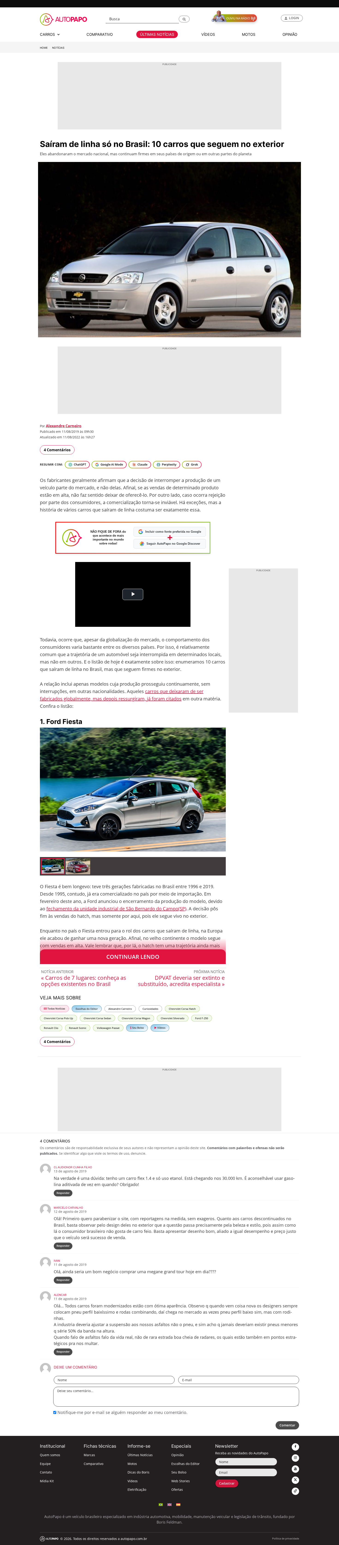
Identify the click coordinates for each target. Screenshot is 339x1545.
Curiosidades (150, 1008)
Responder (63, 1193)
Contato (46, 1472)
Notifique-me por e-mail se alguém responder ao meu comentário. (121, 1412)
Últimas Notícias (140, 1455)
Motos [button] (248, 34)
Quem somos (50, 1455)
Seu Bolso (137, 1027)
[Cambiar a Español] (178, 1504)
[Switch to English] (169, 1504)
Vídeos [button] (208, 34)
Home (44, 47)
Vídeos (161, 1027)
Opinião (177, 1455)
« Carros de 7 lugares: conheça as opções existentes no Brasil (83, 981)
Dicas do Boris (138, 1472)
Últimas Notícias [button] (157, 34)
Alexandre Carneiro (63, 425)
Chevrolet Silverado (172, 1018)
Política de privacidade (285, 1538)
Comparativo (93, 1463)
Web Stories (180, 1481)
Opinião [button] (289, 34)
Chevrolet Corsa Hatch (182, 1008)
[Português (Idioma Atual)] (160, 1504)
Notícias (58, 47)
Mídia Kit (47, 1481)
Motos (132, 1463)
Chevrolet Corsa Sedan (97, 1018)
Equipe (45, 1463)
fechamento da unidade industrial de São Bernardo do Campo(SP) (116, 908)
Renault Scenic (77, 1028)
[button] (184, 19)
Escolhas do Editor (87, 1008)
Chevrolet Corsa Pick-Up (58, 1018)
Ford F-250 (201, 1018)
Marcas (89, 1455)
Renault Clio (51, 1028)
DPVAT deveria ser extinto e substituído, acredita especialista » (181, 981)
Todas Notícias (56, 1008)
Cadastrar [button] (227, 1483)
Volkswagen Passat (108, 1028)
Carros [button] (48, 34)
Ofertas (177, 1489)
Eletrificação (137, 1489)
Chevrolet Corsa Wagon (136, 1018)
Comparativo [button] (99, 34)
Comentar (287, 1425)
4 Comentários (57, 449)
